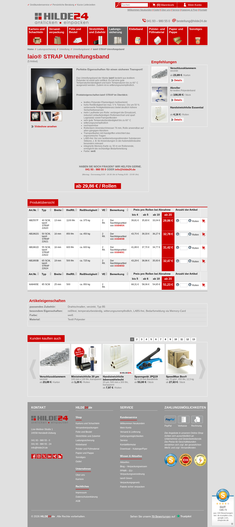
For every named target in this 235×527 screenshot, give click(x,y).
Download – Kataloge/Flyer (133, 449)
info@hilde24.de (39, 447)
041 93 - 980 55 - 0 (40, 440)
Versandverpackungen (87, 427)
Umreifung (64, 49)
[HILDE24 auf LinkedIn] (49, 456)
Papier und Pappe (176, 30)
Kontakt (203, 10)
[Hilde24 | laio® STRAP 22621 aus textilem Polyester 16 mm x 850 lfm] (35, 120)
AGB (78, 501)
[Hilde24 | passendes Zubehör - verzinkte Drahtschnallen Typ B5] (57, 120)
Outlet (157, 10)
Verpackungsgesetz (130, 482)
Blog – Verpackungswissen (133, 466)
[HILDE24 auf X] (44, 456)
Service (176, 10)
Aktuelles (124, 462)
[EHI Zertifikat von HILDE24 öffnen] (185, 460)
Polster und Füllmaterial (87, 449)
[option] (55, 366)
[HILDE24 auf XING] (55, 456)
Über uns (165, 10)
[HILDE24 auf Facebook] (33, 456)
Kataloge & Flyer (189, 10)
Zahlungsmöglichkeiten (131, 436)
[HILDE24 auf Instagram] (39, 456)
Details (178, 80)
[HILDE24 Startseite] (49, 420)
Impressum (81, 492)
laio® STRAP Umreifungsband (108, 49)
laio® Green (126, 478)
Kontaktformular (128, 444)
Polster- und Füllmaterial (157, 30)
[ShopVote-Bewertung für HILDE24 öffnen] (170, 460)
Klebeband (136, 29)
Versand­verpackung (56, 30)
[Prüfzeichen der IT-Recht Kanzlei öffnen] (200, 460)
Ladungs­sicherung (115, 30)
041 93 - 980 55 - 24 (41, 444)
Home (31, 49)
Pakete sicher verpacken (132, 486)
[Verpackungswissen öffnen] (60, 456)
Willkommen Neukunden (139, 10)
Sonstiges (195, 29)
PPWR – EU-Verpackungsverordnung (132, 472)
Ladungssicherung (85, 440)
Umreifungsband (81, 49)
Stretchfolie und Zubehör (97, 30)
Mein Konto (125, 427)
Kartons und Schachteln (37, 30)
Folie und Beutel (75, 30)
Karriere (80, 479)
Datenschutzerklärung (87, 497)
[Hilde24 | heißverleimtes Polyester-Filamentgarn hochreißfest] (46, 120)
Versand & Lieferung (130, 432)
